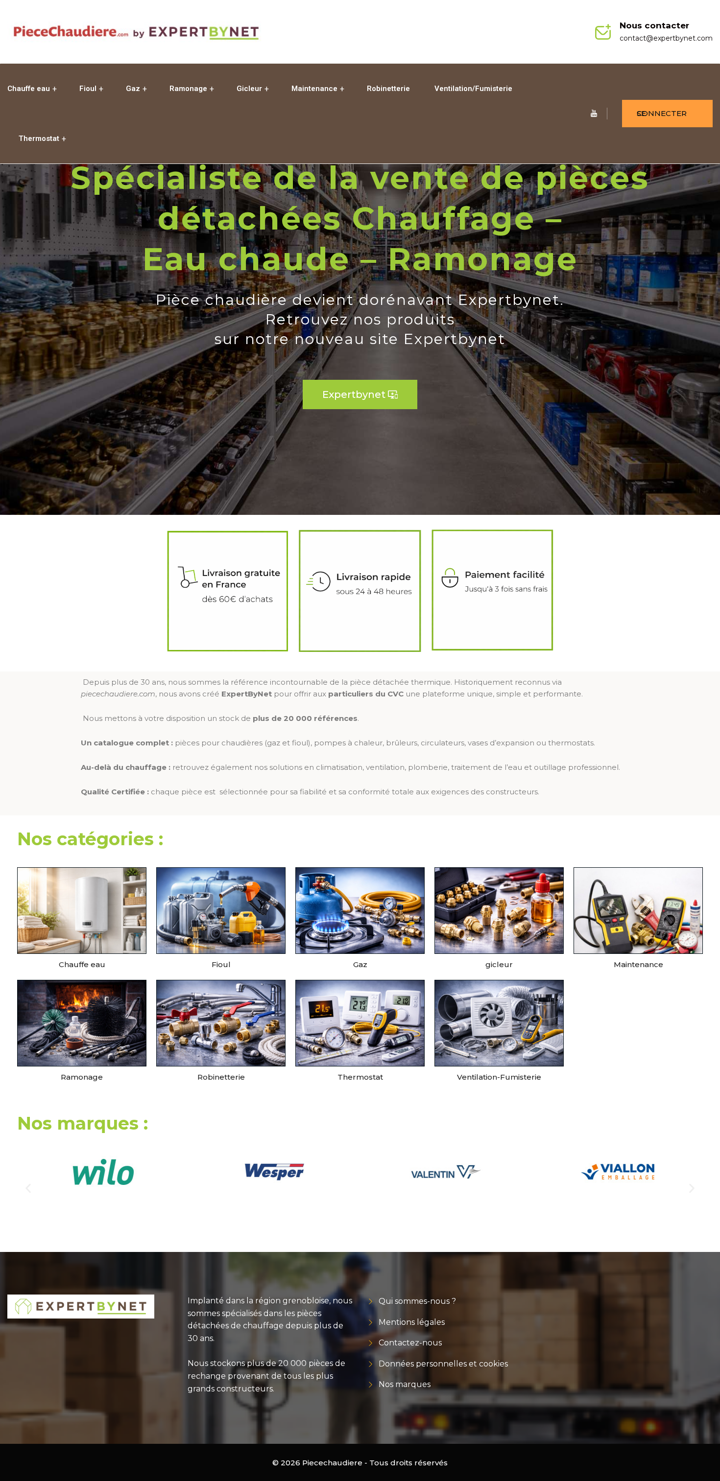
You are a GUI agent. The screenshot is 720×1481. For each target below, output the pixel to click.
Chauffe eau (28, 88)
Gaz (133, 88)
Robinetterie (388, 88)
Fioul (87, 88)
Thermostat (39, 138)
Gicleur (249, 88)
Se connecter (662, 113)
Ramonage (188, 88)
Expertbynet (360, 394)
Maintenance (314, 88)
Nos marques (405, 1384)
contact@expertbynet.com (666, 38)
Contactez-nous (410, 1342)
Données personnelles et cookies (443, 1363)
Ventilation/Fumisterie (473, 88)
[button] (28, 1188)
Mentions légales (412, 1322)
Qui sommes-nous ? (417, 1301)
